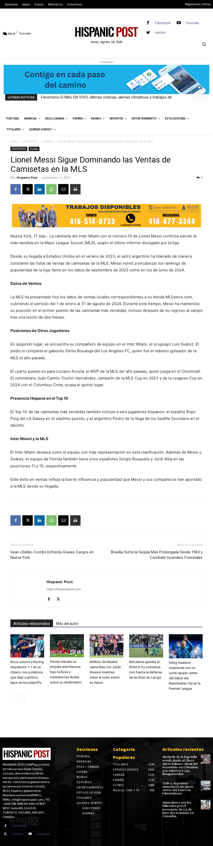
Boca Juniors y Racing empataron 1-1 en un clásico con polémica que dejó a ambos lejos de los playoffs (27, 672)
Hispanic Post (27, 177)
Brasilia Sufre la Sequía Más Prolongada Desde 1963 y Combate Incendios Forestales (157, 555)
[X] (27, 189)
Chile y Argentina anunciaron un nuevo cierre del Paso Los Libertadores (177, 788)
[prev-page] (13, 699)
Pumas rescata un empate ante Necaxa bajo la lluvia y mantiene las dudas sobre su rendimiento (66, 672)
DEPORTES (30, 141)
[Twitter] (5, 834)
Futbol (47, 141)
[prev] (196, 97)
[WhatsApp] (51, 189)
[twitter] (148, 32)
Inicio (14, 141)
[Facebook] (148, 22)
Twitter (17, 834)
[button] (203, 44)
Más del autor (67, 624)
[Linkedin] (39, 189)
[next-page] (22, 699)
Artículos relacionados (32, 624)
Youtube (192, 23)
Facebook (163, 23)
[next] (204, 97)
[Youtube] (178, 22)
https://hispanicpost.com (63, 589)
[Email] (63, 189)
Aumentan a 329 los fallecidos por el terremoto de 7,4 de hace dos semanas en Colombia (178, 809)
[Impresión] (75, 189)
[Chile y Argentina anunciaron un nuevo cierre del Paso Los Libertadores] (205, 785)
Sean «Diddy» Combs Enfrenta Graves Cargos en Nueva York (52, 555)
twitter (160, 32)
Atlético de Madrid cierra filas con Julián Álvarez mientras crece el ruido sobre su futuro (105, 672)
